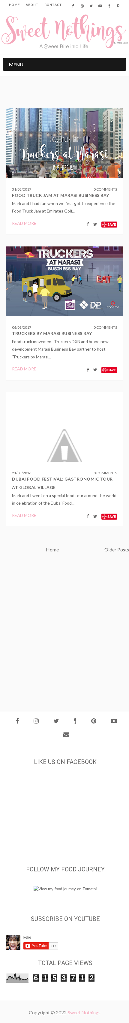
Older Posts (116, 549)
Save (111, 224)
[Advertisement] (64, 633)
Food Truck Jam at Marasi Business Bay (60, 195)
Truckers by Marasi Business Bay (52, 333)
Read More (24, 223)
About (32, 5)
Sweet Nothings (84, 1012)
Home (14, 5)
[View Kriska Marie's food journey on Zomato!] (65, 889)
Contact (53, 5)
